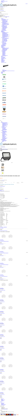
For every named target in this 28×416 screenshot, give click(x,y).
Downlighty (2, 59)
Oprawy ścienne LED (4, 134)
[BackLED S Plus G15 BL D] (7, 345)
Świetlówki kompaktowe (4, 131)
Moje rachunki (2, 403)
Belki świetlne (3, 135)
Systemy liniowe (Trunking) (3, 58)
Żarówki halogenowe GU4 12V (5, 34)
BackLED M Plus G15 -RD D (2, 336)
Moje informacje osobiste (3, 404)
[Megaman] (4, 96)
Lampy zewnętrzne (3, 61)
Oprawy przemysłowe (3, 57)
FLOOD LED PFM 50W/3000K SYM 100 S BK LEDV (4, 241)
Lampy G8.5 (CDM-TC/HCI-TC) (5, 38)
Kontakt (2, 1)
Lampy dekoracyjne (3, 60)
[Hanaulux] (4, 89)
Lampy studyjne (2, 46)
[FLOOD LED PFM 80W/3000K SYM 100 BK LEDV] (7, 262)
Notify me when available (2, 186)
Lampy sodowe (3, 128)
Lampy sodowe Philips (4, 43)
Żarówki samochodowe (3, 139)
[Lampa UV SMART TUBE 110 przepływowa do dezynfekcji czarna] (5, 69)
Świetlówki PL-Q (3, 53)
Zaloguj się (27, 3)
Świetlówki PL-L (3, 52)
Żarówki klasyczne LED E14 (4, 20)
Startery (3, 141)
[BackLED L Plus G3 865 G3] (7, 322)
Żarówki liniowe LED (4, 125)
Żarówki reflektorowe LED (3, 22)
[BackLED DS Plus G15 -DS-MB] (7, 287)
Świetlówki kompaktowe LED (4, 26)
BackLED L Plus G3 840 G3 (2, 313)
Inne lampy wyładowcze (4, 41)
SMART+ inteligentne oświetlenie (5, 19)
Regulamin (2, 400)
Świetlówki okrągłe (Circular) (5, 55)
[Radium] (4, 112)
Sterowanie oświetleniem (4, 140)
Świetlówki (2, 130)
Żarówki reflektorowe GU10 (4, 23)
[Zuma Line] (4, 119)
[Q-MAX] (4, 110)
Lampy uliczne (3, 137)
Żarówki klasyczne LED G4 (4, 21)
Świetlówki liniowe (3, 47)
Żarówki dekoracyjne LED (4, 126)
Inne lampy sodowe (4, 44)
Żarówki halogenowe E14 (4, 33)
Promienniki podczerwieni (3, 45)
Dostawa (2, 399)
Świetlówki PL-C (3, 51)
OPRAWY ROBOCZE (4, 138)
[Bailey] (4, 75)
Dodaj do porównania (4, 70)
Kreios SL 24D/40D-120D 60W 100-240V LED (3, 276)
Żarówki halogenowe (4, 127)
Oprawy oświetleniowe (3, 132)
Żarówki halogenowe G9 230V (5, 35)
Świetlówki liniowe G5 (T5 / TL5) (5, 48)
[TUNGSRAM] (4, 117)
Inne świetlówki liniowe (4, 50)
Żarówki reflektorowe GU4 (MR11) (5, 24)
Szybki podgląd (1, 251)
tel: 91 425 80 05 (2, 0)
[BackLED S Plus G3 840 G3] (7, 380)
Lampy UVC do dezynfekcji (3, 62)
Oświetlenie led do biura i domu (4, 122)
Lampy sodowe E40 (4, 42)
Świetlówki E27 (3, 54)
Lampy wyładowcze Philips (4, 40)
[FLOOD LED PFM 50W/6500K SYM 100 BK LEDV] (5, 162)
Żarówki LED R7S (4, 29)
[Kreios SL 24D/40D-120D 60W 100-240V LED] (3, 274)
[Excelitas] (4, 82)
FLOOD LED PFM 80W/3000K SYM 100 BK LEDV (4, 264)
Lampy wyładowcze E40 (4, 39)
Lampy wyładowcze (3, 37)
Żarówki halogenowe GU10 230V (5, 32)
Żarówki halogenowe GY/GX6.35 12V (5, 36)
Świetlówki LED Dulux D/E (4, 27)
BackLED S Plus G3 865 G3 (2, 394)
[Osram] (4, 105)
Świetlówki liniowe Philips (4, 49)
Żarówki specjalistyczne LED (3, 30)
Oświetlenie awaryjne (4, 136)
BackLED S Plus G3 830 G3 (2, 371)
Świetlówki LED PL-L (4, 28)
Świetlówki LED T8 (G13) (4, 25)
